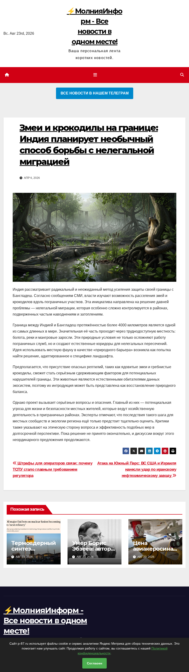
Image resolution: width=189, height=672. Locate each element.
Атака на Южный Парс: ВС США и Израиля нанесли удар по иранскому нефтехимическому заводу (136, 469)
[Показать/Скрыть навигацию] (95, 75)
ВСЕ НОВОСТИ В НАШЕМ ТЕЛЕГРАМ (95, 93)
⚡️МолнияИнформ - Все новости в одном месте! (45, 620)
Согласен (94, 663)
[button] (182, 75)
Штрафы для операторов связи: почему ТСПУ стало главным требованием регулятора (52, 469)
